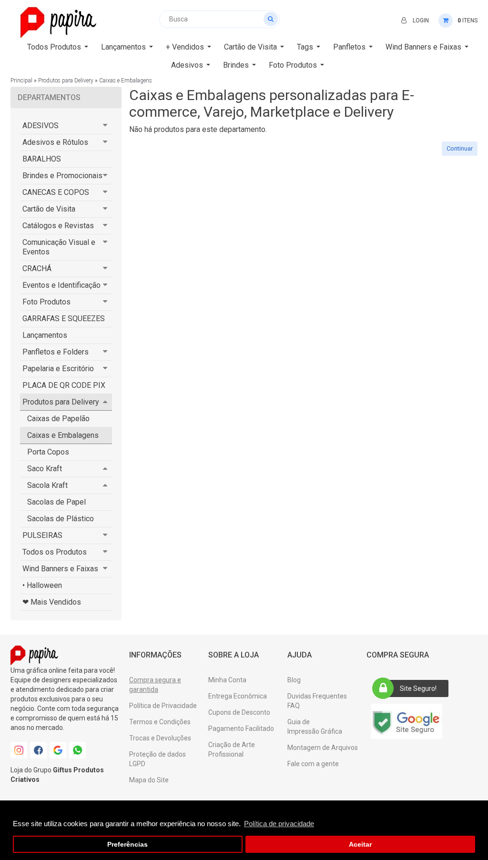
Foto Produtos (46, 301)
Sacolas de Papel (56, 501)
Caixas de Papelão (58, 418)
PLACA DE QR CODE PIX (63, 385)
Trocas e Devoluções (160, 738)
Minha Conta (227, 680)
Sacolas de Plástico (60, 518)
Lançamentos (44, 335)
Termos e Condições (160, 722)
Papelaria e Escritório (58, 368)
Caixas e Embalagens (125, 80)
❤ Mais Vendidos (51, 602)
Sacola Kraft (47, 485)
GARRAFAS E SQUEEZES (63, 318)
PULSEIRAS (42, 535)
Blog (294, 680)
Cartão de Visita (48, 208)
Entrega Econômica (237, 696)
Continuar (460, 148)
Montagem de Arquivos (322, 747)
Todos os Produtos (54, 551)
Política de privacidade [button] (279, 824)
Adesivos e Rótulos (55, 142)
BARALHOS (41, 158)
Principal (21, 80)
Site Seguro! (418, 688)
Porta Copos (48, 451)
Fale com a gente (313, 764)
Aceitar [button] (360, 844)
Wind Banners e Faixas (60, 568)
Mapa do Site (149, 780)
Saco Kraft (44, 468)
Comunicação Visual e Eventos (58, 247)
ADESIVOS (40, 125)
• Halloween (42, 585)
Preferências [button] (127, 844)
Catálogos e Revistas (58, 225)
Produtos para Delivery (65, 80)
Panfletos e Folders (55, 351)
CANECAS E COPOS (55, 192)
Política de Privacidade (163, 705)
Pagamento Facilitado (241, 728)
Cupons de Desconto (239, 712)
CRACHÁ (36, 268)
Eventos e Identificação (61, 285)
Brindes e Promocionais (62, 175)
